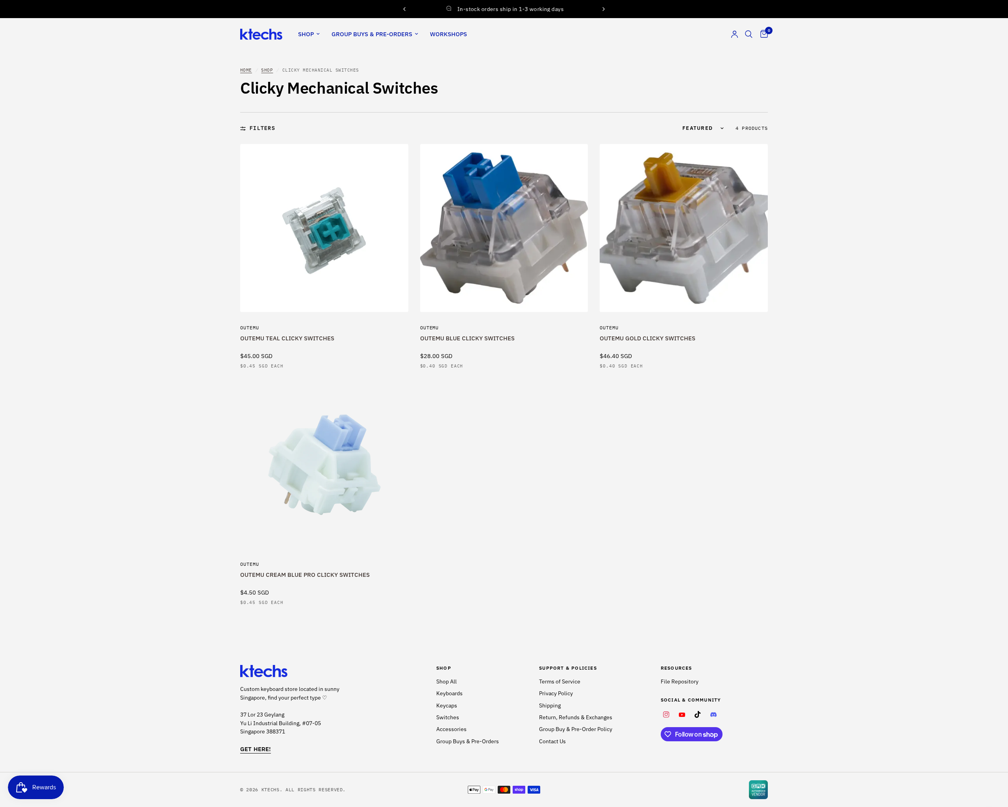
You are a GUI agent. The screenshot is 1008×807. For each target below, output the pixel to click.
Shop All (446, 681)
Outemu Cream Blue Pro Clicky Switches (305, 574)
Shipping (550, 705)
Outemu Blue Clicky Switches (467, 338)
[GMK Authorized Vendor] (758, 789)
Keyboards (449, 693)
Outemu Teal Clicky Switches (287, 338)
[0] (762, 34)
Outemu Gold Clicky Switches (647, 338)
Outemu (249, 328)
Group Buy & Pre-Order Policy (575, 729)
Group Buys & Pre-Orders (372, 34)
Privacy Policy (556, 693)
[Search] (748, 34)
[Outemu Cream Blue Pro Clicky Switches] (324, 465)
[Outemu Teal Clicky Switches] (324, 228)
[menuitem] (309, 34)
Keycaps (446, 705)
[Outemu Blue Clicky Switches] (504, 228)
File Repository (680, 681)
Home (246, 70)
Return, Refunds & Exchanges (575, 717)
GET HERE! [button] (255, 749)
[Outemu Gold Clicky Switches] (684, 228)
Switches (447, 717)
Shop (306, 34)
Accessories (451, 729)
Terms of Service (559, 681)
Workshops (448, 34)
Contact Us (552, 741)
